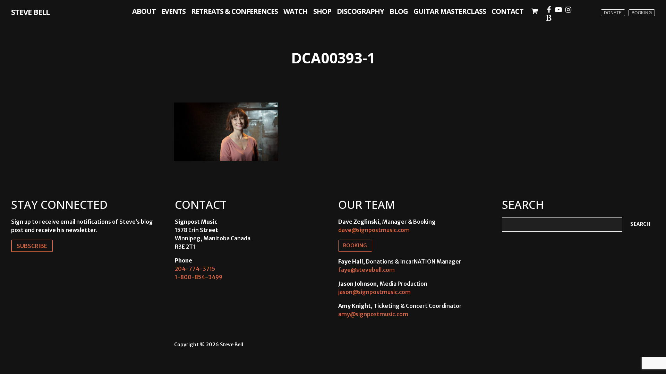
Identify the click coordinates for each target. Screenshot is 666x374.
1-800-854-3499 (198, 277)
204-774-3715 (195, 268)
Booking (642, 12)
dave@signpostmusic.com (374, 229)
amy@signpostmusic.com (373, 314)
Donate (613, 12)
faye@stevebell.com (366, 269)
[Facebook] (549, 10)
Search (640, 224)
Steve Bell (30, 12)
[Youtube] (558, 10)
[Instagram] (568, 10)
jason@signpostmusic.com (374, 291)
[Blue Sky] (549, 18)
